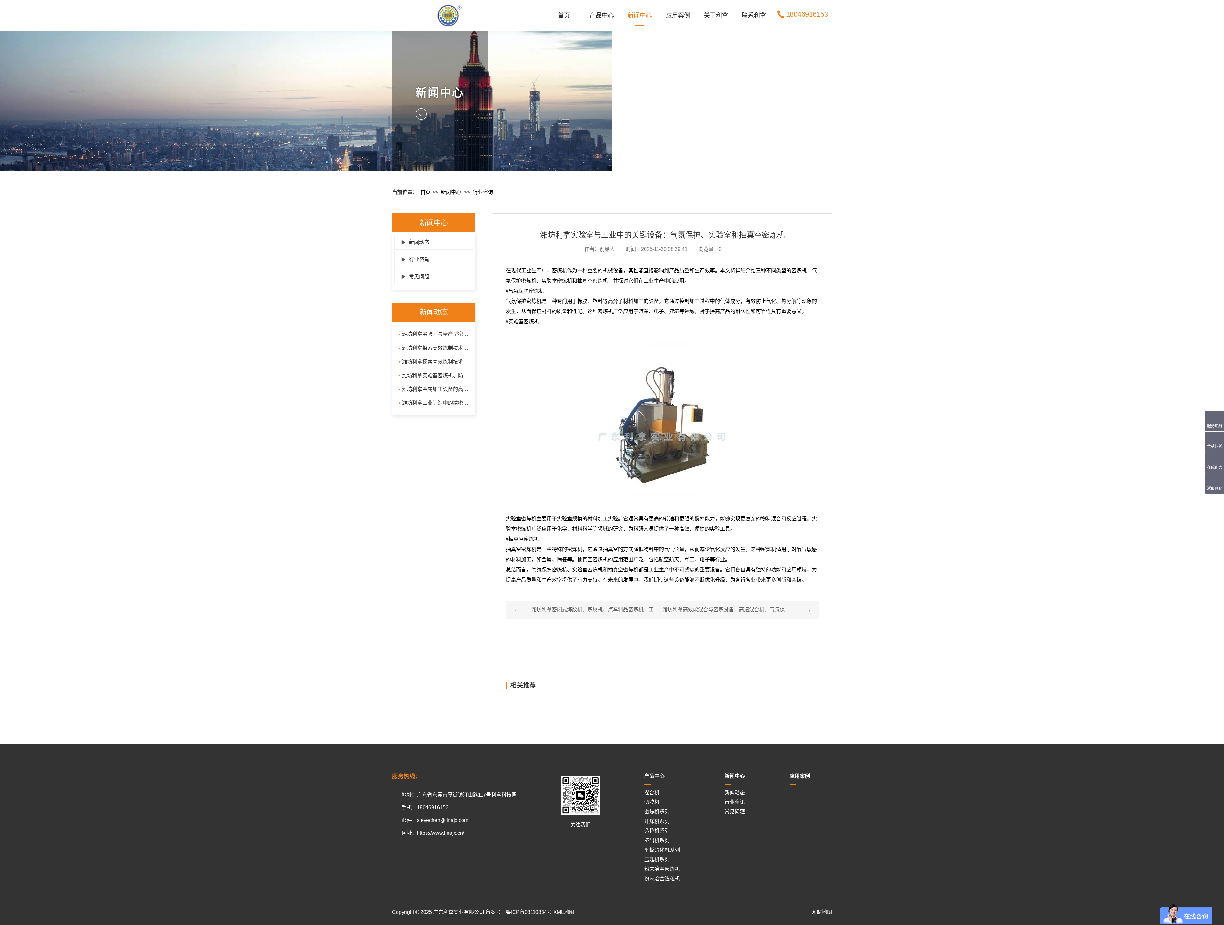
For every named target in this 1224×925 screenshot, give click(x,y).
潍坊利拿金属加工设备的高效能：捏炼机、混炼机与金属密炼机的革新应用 (433, 389)
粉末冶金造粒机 (662, 878)
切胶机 (651, 802)
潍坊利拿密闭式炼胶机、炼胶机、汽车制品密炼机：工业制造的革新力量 (596, 609)
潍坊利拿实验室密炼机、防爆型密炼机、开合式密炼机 (433, 375)
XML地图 (563, 912)
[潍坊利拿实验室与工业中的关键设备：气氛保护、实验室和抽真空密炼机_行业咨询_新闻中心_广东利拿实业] (467, 15)
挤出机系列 (657, 840)
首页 (564, 15)
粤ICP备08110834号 (529, 912)
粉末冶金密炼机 (662, 869)
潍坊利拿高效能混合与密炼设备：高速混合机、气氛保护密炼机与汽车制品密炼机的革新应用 (727, 609)
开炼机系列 (657, 821)
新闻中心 (640, 15)
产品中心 (602, 15)
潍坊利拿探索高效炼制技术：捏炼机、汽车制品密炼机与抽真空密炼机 (433, 348)
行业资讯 (735, 802)
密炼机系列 (657, 811)
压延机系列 (657, 859)
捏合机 (651, 792)
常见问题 (415, 276)
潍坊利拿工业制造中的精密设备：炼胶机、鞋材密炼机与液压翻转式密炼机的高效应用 (433, 403)
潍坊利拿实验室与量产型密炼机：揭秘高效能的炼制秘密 (433, 334)
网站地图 (822, 912)
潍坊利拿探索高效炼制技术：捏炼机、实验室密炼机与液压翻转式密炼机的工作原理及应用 (433, 361)
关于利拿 (716, 15)
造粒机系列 (657, 830)
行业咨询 (483, 192)
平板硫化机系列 (662, 850)
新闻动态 (415, 242)
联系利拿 (754, 15)
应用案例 (678, 15)
